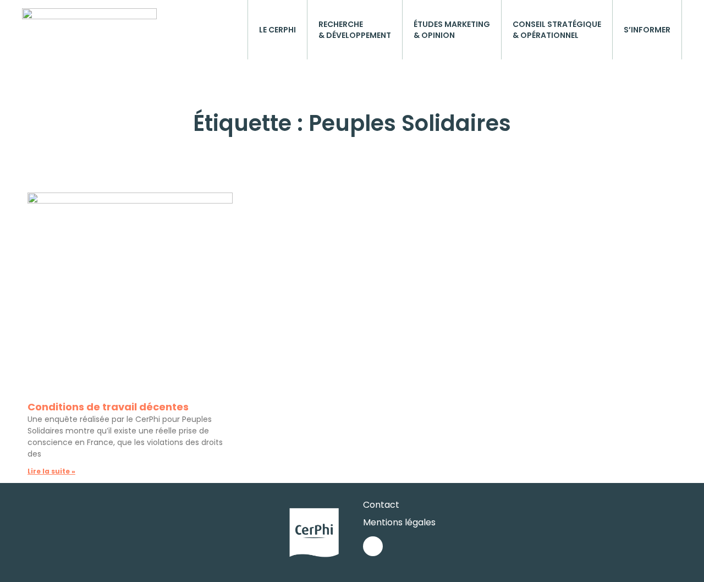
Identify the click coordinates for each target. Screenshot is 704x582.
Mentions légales (399, 522)
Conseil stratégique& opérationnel (557, 30)
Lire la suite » (51, 471)
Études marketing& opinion (452, 30)
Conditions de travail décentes (108, 407)
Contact (381, 504)
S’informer (647, 29)
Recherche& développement (354, 30)
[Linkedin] (373, 546)
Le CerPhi (277, 29)
